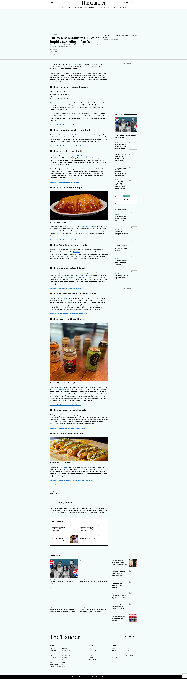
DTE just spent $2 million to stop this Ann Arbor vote (120, 218)
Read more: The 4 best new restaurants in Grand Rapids (67, 146)
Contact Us (115, 655)
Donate (134, 2)
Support (81, 676)
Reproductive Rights (55, 666)
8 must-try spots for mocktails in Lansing (58, 539)
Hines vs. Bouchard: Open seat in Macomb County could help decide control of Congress (121, 184)
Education (65, 653)
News (62, 7)
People (91, 657)
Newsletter (117, 7)
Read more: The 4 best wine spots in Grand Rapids (65, 288)
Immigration (53, 659)
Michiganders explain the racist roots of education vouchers (121, 277)
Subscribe (125, 2)
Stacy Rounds (53, 49)
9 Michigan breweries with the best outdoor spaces (87, 539)
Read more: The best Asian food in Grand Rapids (65, 263)
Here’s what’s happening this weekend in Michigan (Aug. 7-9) (87, 528)
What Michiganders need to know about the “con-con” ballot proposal (121, 247)
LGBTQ (64, 662)
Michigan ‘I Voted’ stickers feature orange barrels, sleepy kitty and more (120, 158)
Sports (51, 669)
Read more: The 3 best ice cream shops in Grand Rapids (67, 428)
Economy (52, 653)
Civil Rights (53, 650)
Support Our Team (130, 653)
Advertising (115, 657)
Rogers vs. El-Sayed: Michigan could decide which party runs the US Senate (119, 607)
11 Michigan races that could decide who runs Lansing (118, 585)
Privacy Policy (94, 676)
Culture (91, 648)
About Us (114, 650)
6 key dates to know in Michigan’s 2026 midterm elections (120, 146)
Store (124, 7)
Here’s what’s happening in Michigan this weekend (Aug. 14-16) (59, 528)
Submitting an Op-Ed (131, 655)
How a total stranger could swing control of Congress (121, 262)
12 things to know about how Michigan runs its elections (119, 618)
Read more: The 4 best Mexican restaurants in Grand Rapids (68, 314)
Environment (66, 655)
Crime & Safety (66, 650)
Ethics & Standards (72, 676)
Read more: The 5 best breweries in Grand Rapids (65, 405)
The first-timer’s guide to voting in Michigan (126, 136)
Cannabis (65, 648)
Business (52, 648)
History (91, 653)
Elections (118, 133)
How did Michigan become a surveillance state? (121, 233)
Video (109, 7)
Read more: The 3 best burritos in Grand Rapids (65, 240)
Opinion (68, 7)
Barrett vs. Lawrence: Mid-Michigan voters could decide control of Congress (118, 574)
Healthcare (53, 657)
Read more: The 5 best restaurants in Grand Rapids (66, 125)
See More (134, 555)
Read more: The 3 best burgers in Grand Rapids (65, 182)
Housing (64, 657)
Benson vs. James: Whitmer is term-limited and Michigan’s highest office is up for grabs (119, 596)
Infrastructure (66, 659)
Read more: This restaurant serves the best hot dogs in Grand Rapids (71, 480)
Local (74, 7)
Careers (87, 676)
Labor (51, 662)
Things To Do (102, 7)
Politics (80, 7)
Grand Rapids (77, 64)
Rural (63, 666)
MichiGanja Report (90, 7)
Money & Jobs (54, 664)
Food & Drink (53, 34)
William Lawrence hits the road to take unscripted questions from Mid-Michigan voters (121, 171)
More (114, 645)
